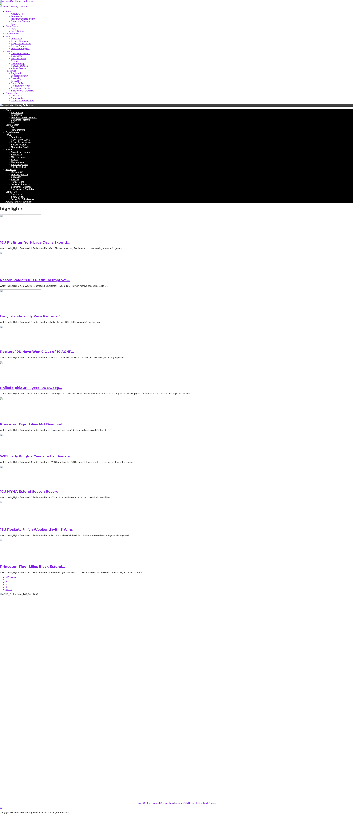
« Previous (11, 577)
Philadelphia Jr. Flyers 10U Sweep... (31, 388)
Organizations (12, 34)
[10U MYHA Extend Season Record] (20, 485)
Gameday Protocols (20, 86)
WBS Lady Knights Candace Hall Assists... (36, 456)
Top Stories (16, 38)
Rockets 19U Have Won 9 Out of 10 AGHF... (37, 352)
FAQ (13, 24)
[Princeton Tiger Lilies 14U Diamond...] (20, 418)
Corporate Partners (20, 21)
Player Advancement (21, 43)
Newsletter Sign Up (20, 48)
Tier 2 (14, 29)
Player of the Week (20, 41)
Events (9, 51)
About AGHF (17, 14)
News (8, 36)
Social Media (17, 98)
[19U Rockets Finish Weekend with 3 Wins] (20, 523)
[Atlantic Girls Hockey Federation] (17, 1)
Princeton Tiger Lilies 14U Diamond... (32, 424)
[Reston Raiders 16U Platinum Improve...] (20, 274)
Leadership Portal (19, 76)
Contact (212, 803)
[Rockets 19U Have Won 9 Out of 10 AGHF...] (20, 345)
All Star (14, 61)
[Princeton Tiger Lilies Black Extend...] (20, 560)
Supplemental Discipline (22, 91)
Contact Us (11, 93)
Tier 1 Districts (18, 31)
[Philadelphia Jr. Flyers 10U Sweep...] (20, 382)
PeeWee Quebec (19, 66)
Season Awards (18, 46)
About (8, 11)
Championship (18, 63)
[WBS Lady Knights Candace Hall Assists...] (20, 450)
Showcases (16, 56)
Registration (17, 73)
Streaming (16, 78)
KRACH (15, 81)
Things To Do (17, 83)
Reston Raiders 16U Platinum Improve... (35, 280)
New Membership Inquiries (24, 19)
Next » (9, 589)
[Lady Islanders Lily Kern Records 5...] (20, 310)
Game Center (12, 26)
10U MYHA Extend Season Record (29, 491)
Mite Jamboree (18, 58)
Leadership (16, 16)
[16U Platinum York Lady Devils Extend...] (20, 236)
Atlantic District (18, 68)
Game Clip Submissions (22, 100)
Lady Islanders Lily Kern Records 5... (31, 316)
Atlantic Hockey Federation (19, 202)
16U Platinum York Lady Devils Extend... (35, 242)
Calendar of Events (20, 53)
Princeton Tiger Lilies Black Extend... (32, 567)
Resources (11, 71)
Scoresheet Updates (21, 88)
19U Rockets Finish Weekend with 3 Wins (36, 530)
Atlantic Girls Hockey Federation (191, 803)
